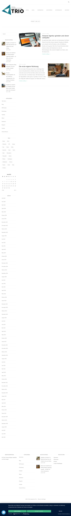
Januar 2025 (4, 259)
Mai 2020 (3, 437)
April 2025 (4, 249)
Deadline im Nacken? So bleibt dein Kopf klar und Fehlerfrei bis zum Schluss (46, 459)
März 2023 (4, 334)
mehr (60, 511)
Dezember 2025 (5, 222)
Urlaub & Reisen (5, 131)
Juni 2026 (3, 201)
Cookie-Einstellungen (58, 463)
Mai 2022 (3, 368)
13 (2, 183)
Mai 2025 (3, 245)
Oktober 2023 (4, 310)
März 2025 (4, 252)
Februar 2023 (4, 338)
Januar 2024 (4, 300)
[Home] (13, 14)
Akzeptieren (39, 511)
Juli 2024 (3, 280)
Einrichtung (4, 111)
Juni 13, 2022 (22, 64)
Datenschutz (56, 459)
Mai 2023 (3, 327)
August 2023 (4, 317)
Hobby (12, 147)
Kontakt (55, 461)
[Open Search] (68, 2)
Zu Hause (4, 167)
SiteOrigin (44, 499)
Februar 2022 (4, 379)
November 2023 (5, 307)
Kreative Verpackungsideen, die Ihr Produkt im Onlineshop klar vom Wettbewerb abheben (10, 76)
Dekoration (4, 144)
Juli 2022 (3, 362)
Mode (3, 153)
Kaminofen (4, 150)
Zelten (13, 164)
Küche (14, 150)
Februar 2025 (4, 256)
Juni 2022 (3, 365)
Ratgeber (3, 124)
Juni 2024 (3, 283)
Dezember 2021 (5, 382)
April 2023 (4, 331)
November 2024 (5, 266)
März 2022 (4, 375)
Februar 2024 (4, 297)
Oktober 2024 (4, 269)
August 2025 (4, 235)
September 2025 (5, 232)
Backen (3, 141)
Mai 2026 (3, 205)
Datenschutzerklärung (66, 513)
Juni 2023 (3, 324)
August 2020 (4, 426)
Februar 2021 (4, 409)
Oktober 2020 (4, 420)
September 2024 (5, 273)
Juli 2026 (3, 198)
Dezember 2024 (5, 263)
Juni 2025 (3, 242)
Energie (13, 144)
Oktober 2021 (4, 389)
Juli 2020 (3, 430)
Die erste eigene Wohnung (28, 66)
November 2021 (5, 385)
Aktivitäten (4, 101)
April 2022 (4, 372)
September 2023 (5, 314)
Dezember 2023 (5, 304)
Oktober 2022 (4, 351)
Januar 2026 (4, 218)
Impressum (56, 457)
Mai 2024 (3, 286)
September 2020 (5, 423)
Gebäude (3, 114)
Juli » (15, 190)
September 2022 (5, 355)
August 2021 (4, 396)
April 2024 (4, 290)
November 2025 (5, 225)
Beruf (8, 141)
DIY (9, 144)
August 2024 (4, 276)
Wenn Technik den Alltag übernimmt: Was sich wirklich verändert (11, 66)
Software (10, 161)
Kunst (9, 150)
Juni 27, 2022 (45, 33)
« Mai (3, 190)
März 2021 (4, 406)
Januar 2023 (4, 341)
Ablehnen (17, 511)
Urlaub (9, 164)
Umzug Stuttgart (9, 457)
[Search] (14, 33)
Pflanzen (3, 158)
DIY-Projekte (4, 107)
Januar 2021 (4, 413)
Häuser (3, 118)
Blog (3, 104)
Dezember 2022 (5, 345)
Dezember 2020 (5, 416)
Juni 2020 (3, 433)
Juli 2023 (3, 321)
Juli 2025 (3, 239)
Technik (22, 34)
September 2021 (5, 392)
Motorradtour (9, 153)
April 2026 (4, 208)
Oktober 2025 (4, 228)
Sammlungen (10, 158)
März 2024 (4, 293)
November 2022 (5, 348)
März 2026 (4, 211)
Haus (3, 147)
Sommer (3, 164)
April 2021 (4, 403)
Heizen (8, 147)
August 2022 (4, 358)
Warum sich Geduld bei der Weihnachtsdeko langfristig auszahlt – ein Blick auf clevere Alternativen (11, 56)
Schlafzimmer (4, 161)
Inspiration (52, 65)
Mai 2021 (3, 399)
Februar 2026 (4, 215)
